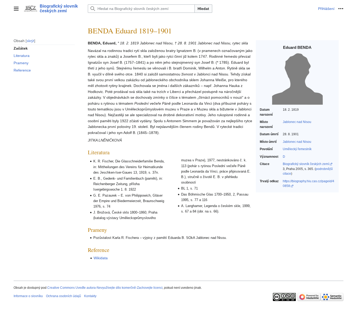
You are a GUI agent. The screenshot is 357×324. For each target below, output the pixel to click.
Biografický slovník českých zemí (306, 164)
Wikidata (101, 258)
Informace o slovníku (28, 296)
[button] (16, 8)
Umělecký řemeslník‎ (297, 149)
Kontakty (90, 296)
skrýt (30, 41)
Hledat (203, 9)
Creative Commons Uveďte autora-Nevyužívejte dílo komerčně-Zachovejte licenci (105, 288)
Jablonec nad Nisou (297, 122)
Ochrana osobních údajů (63, 296)
